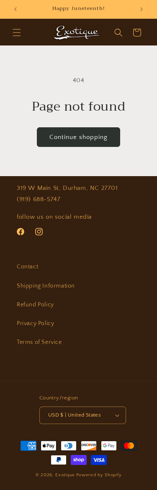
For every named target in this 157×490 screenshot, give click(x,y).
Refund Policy (35, 304)
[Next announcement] (141, 9)
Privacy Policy (35, 323)
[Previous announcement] (15, 9)
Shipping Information (46, 286)
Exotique (65, 474)
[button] (17, 32)
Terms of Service (39, 342)
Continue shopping (78, 137)
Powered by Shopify (99, 474)
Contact (27, 266)
